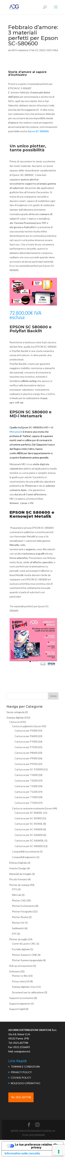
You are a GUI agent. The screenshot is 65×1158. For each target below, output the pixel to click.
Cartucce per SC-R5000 (28, 818)
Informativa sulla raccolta (22, 1153)
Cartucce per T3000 (26, 774)
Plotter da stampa (19, 884)
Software (14, 971)
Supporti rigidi (17, 1008)
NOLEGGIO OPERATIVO (25, 1083)
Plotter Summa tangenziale (27, 960)
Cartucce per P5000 (26, 730)
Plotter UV (18, 922)
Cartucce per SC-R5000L (29, 823)
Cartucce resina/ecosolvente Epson (32, 808)
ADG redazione (20, 50)
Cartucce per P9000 (26, 758)
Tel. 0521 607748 (21, 1097)
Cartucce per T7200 (26, 802)
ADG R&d (52, 50)
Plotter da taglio (18, 939)
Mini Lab (16, 894)
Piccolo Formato (18, 879)
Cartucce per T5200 (26, 791)
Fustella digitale (21, 949)
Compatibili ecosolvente (25, 851)
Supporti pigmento (19, 1003)
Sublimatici (18, 928)
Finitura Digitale (18, 862)
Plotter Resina (20, 917)
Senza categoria (15, 712)
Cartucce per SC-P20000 (29, 769)
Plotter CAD (19, 900)
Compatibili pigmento (24, 857)
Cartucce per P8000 (26, 752)
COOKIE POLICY (21, 1077)
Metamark (16, 431)
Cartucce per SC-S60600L (29, 840)
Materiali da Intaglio (20, 873)
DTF (14, 933)
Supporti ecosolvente (21, 997)
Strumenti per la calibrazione (28, 992)
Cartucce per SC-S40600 (29, 829)
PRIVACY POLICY (21, 1072)
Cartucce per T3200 (26, 780)
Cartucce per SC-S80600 (29, 846)
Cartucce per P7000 (26, 741)
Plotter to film (20, 975)
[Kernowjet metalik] (33, 665)
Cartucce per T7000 (26, 797)
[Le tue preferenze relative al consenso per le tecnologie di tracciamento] (58, 1151)
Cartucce (14, 721)
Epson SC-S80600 (37, 131)
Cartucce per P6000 (26, 736)
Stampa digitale (15, 717)
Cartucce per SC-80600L (28, 812)
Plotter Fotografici (22, 911)
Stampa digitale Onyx (24, 986)
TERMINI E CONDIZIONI (25, 1066)
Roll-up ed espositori (20, 965)
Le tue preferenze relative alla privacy (36, 1146)
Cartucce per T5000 (26, 786)
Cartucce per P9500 (26, 763)
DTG (14, 889)
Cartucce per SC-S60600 (29, 834)
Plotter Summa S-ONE (24, 954)
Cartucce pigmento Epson (26, 726)
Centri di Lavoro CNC (24, 943)
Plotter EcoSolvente (23, 905)
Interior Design (17, 868)
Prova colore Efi (20, 981)
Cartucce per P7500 (26, 747)
